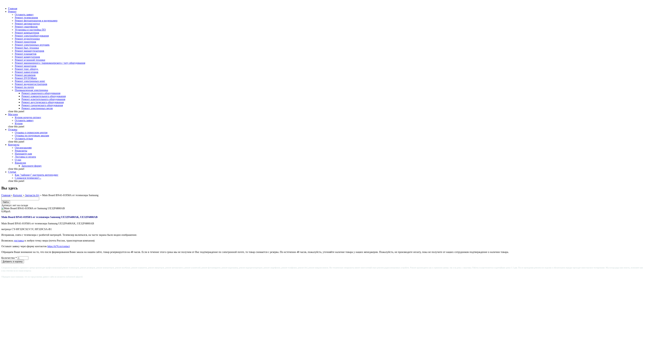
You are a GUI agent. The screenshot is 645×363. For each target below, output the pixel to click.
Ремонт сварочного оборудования (41, 93)
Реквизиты (21, 150)
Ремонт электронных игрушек (32, 44)
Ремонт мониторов (25, 66)
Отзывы (12, 129)
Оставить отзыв (24, 138)
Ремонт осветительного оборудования (43, 99)
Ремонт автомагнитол (27, 23)
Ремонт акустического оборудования (43, 102)
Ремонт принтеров (25, 41)
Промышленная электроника (31, 90)
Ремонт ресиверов (25, 75)
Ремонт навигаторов (26, 72)
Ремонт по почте (24, 87)
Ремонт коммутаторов (27, 56)
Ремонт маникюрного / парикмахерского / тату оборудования (50, 63)
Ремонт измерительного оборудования (44, 96)
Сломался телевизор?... (28, 177)
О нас (18, 159)
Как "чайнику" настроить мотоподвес (36, 174)
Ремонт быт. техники (27, 47)
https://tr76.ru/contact (58, 246)
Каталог (17, 195)
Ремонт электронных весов (37, 108)
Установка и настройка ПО (30, 29)
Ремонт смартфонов (26, 26)
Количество (9, 257)
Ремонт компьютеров (27, 32)
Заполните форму (32, 165)
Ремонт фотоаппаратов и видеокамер (36, 20)
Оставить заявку (24, 14)
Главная (12, 8)
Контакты (13, 144)
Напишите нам (23, 153)
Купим (19, 123)
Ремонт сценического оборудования (42, 105)
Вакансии (20, 162)
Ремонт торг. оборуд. (26, 69)
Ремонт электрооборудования (32, 35)
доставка (19, 240)
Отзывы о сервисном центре (31, 132)
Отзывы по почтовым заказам (32, 135)
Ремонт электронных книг (30, 81)
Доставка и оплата (25, 156)
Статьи (12, 171)
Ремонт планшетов (25, 53)
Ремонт (12, 11)
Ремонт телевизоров (26, 17)
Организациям (23, 147)
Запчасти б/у (32, 195)
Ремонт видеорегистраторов (31, 84)
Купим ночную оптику (28, 117)
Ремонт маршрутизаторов (29, 50)
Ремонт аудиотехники (27, 38)
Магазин (13, 114)
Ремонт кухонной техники (30, 59)
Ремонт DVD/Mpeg (26, 78)
